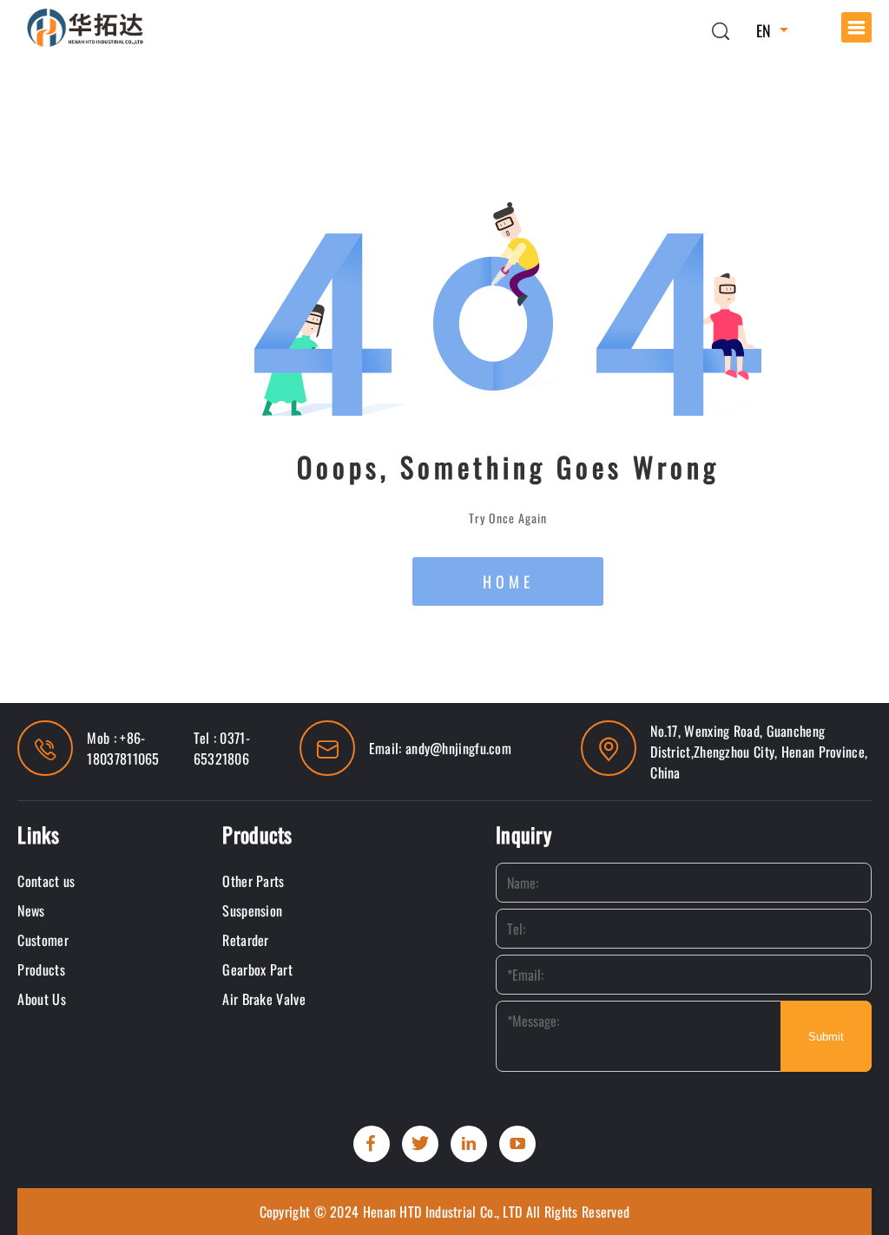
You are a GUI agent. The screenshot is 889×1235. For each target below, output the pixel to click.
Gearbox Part (257, 969)
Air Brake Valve (264, 999)
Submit (826, 1036)
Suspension (252, 910)
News (30, 910)
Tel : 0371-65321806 (222, 748)
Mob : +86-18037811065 (123, 748)
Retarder (245, 940)
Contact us (46, 880)
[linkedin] (469, 1144)
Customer (42, 940)
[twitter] (420, 1144)
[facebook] (371, 1144)
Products (40, 969)
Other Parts (253, 880)
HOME (508, 581)
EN (764, 30)
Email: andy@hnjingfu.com (440, 748)
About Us (41, 999)
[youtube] (517, 1144)
